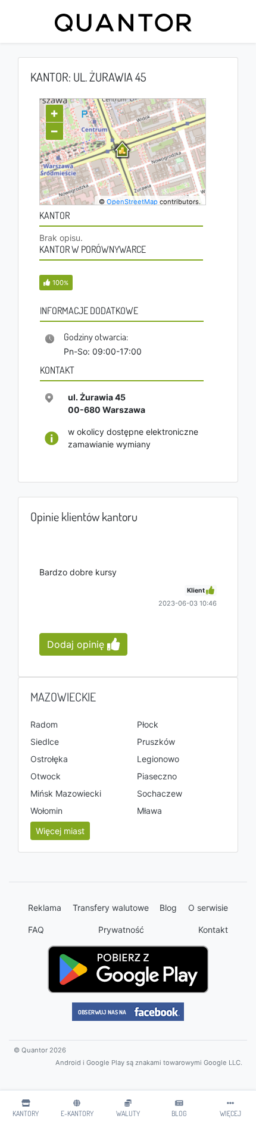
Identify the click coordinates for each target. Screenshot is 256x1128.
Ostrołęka (49, 759)
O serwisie (208, 908)
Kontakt (213, 930)
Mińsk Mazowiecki (65, 793)
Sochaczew (159, 793)
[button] (56, 282)
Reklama (44, 908)
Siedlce (44, 742)
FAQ (36, 930)
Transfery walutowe (111, 908)
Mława (149, 811)
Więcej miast (60, 831)
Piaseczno (157, 776)
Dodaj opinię (77, 644)
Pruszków (156, 742)
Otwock (45, 776)
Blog (168, 908)
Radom (44, 724)
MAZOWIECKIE (63, 696)
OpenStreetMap (132, 202)
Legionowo (158, 759)
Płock (147, 724)
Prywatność (121, 930)
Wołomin (46, 811)
